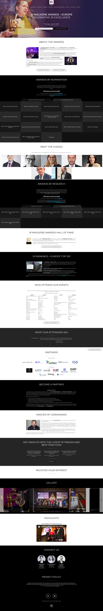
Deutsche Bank (64, 370)
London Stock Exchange (39, 362)
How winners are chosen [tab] (67, 99)
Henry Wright (41, 406)
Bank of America (28, 362)
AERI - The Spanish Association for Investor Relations (38, 370)
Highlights (73, 7)
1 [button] (48, 344)
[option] (51, 340)
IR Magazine (4, 1)
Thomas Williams (61, 566)
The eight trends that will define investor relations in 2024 (69, 452)
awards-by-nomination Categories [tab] (37, 99)
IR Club (42, 375)
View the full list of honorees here (51, 246)
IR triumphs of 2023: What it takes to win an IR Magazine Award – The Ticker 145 (34, 452)
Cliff (55, 370)
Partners (51, 7)
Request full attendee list (51, 322)
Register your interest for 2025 (44, 28)
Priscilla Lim (51, 565)
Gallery (67, 7)
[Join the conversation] (55, 596)
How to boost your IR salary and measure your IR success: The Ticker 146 (51, 452)
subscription (63, 275)
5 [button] (52, 344)
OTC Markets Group (63, 362)
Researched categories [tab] (36, 206)
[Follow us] (48, 596)
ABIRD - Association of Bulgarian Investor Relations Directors (29, 370)
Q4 (75, 362)
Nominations (33, 7)
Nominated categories (43, 70)
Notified (51, 362)
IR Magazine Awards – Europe (51, 2)
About (27, 7)
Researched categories (59, 70)
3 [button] (50, 344)
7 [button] (54, 344)
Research (39, 7)
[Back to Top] (51, 605)
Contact (78, 7)
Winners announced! (60, 28)
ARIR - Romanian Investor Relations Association (46, 370)
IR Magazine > (51, 461)
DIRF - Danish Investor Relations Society (73, 370)
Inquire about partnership (95, 349)
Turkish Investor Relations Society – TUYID (60, 375)
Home (24, 7)
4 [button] (51, 344)
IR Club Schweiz (51, 375)
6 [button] (53, 344)
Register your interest (59, 7)
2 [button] (49, 344)
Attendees (45, 7)
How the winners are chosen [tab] (67, 206)
